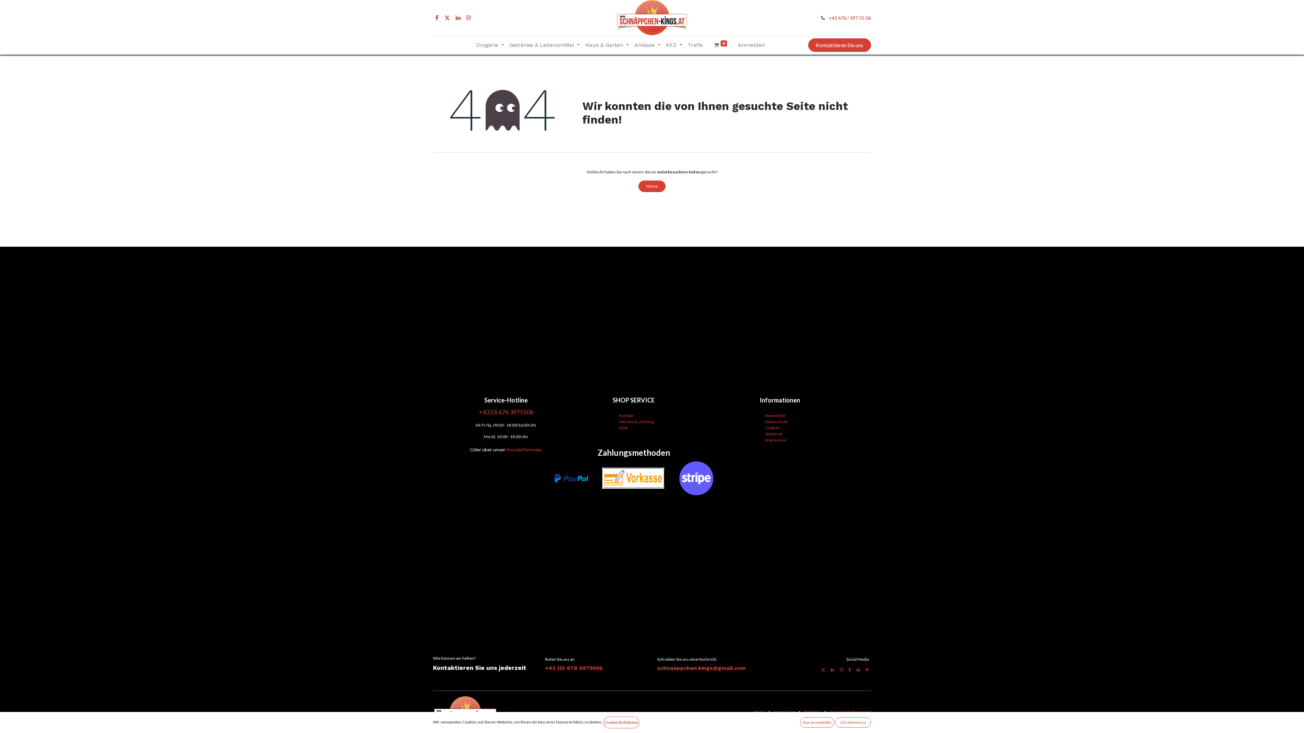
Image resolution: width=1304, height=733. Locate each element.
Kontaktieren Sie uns (839, 45)
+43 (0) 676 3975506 (573, 668)
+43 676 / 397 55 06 (850, 18)
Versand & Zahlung (636, 421)
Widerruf (773, 433)
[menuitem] (695, 45)
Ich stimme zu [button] (853, 722)
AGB (623, 427)
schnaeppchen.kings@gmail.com (701, 668)
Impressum (775, 440)
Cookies (772, 427)
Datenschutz (776, 421)
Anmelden (751, 45)
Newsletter (775, 415)
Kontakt (626, 415)
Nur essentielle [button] (817, 722)
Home (652, 186)
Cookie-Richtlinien (621, 722)
